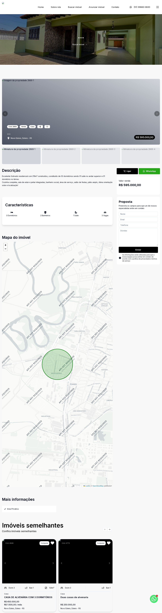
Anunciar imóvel (96, 7)
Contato (115, 7)
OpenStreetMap (98, 486)
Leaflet (87, 486)
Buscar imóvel (75, 7)
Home (41, 7)
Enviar (138, 250)
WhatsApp (151, 171)
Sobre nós (56, 7)
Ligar (129, 171)
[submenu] (157, 7)
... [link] (89, 44)
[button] (5, 113)
